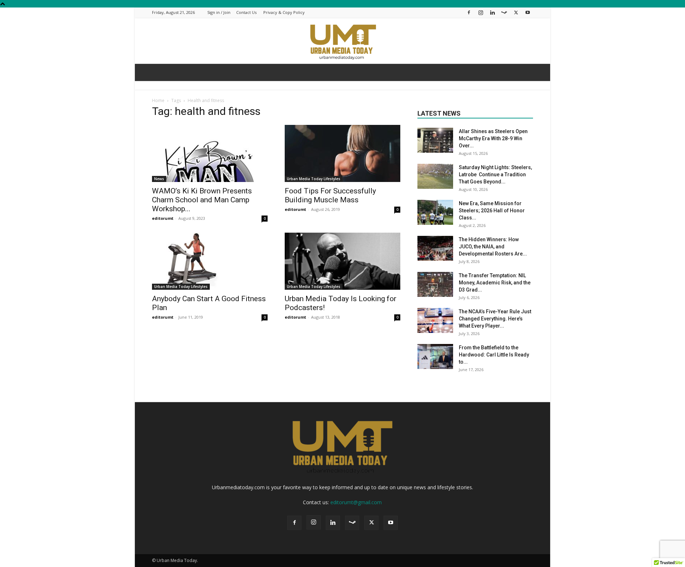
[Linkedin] (492, 12)
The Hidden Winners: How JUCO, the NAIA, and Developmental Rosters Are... (493, 247)
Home (158, 100)
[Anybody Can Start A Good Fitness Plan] (210, 261)
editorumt (162, 218)
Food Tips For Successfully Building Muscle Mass (330, 195)
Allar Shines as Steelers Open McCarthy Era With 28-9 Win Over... (493, 138)
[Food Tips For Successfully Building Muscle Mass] (342, 153)
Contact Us (246, 12)
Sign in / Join (218, 12)
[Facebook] (468, 12)
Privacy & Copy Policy (284, 12)
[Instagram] (480, 12)
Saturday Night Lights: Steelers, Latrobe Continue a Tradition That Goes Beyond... (495, 174)
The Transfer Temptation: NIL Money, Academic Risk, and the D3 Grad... (495, 283)
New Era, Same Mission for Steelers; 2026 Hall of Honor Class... (492, 211)
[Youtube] (527, 12)
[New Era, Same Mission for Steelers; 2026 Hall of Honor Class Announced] (435, 212)
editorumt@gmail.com (356, 502)
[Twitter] (516, 12)
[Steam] (504, 12)
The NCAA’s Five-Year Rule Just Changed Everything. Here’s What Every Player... (495, 319)
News (159, 178)
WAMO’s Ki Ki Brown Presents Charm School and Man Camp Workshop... (202, 200)
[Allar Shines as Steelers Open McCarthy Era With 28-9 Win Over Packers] (435, 140)
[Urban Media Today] (342, 41)
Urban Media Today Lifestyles (313, 178)
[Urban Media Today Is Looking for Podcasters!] (342, 261)
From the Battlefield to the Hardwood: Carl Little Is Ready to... (494, 355)
